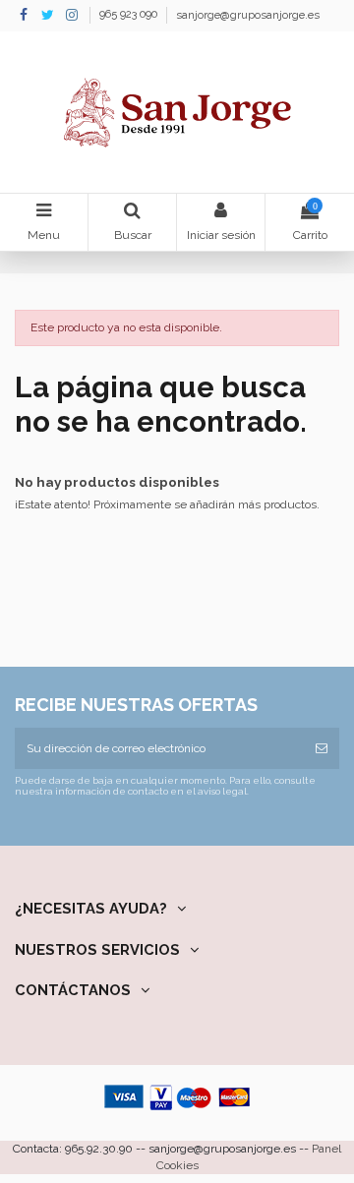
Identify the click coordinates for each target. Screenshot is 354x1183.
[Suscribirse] (321, 748)
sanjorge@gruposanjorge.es (248, 15)
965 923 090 (129, 15)
